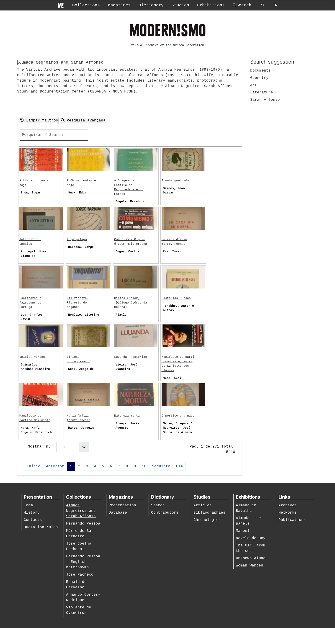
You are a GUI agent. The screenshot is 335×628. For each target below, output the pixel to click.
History (32, 513)
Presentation (122, 505)
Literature (261, 92)
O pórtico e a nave (178, 415)
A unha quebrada (175, 180)
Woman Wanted (249, 566)
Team (28, 505)
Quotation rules (41, 527)
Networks (287, 513)
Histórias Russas (176, 298)
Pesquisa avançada (85, 120)
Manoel (243, 531)
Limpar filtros (41, 120)
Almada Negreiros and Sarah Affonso (81, 510)
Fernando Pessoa (83, 524)
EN (275, 5)
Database (118, 513)
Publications (292, 520)
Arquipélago (77, 239)
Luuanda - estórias (130, 357)
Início (33, 466)
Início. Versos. (33, 357)
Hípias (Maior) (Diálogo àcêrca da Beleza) (130, 302)
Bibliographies (209, 513)
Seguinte (161, 466)
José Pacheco (79, 575)
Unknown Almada (252, 558)
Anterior (55, 466)
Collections (86, 5)
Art (253, 85)
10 (144, 466)
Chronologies (207, 520)
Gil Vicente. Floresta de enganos (78, 302)
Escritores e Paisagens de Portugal (30, 302)
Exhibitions (211, 5)
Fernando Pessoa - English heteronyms (83, 561)
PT (262, 5)
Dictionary (151, 5)
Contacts (33, 520)
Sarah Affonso (265, 100)
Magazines (119, 5)
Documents (260, 71)
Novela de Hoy (250, 538)
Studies (180, 5)
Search (158, 505)
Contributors (164, 513)
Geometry (259, 78)
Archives (287, 505)
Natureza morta (127, 415)
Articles (202, 505)
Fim (179, 466)
